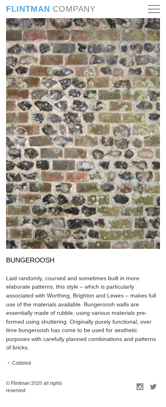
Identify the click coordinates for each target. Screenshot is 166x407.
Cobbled (21, 363)
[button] (154, 10)
